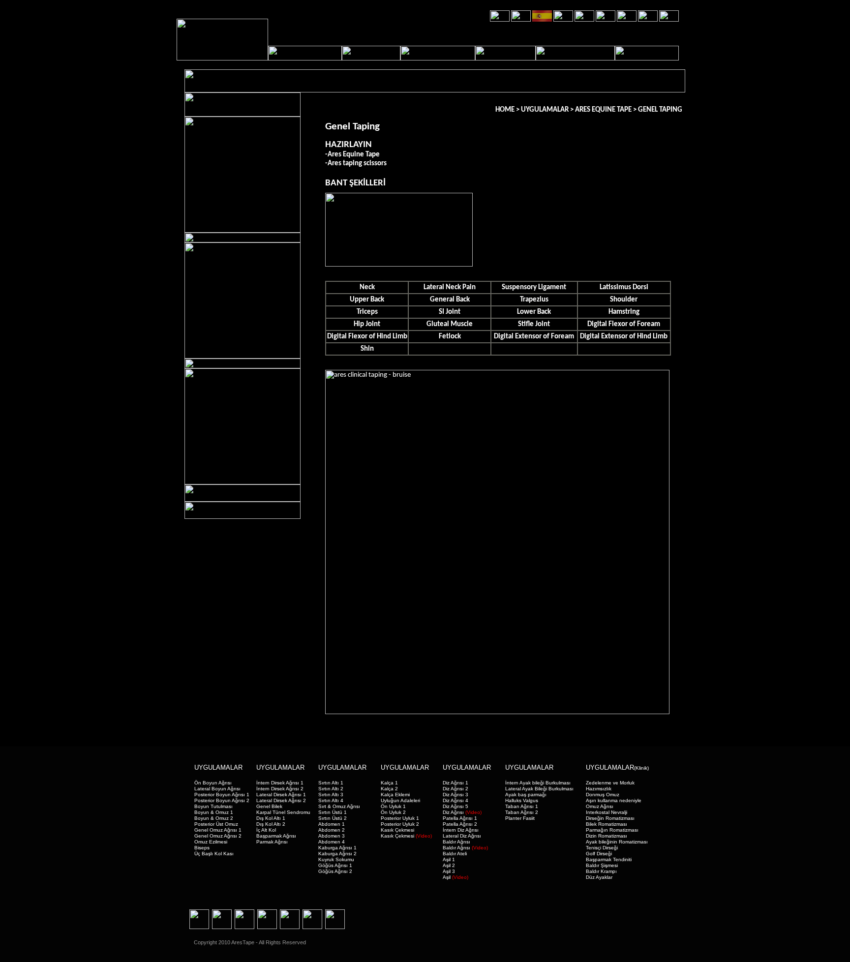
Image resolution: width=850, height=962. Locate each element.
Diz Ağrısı (462, 812)
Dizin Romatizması (606, 836)
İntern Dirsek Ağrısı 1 (280, 782)
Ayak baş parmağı (525, 794)
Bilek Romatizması (606, 824)
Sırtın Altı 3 (330, 794)
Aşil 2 (449, 865)
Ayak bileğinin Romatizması (617, 841)
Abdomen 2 (331, 830)
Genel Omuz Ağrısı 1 (218, 830)
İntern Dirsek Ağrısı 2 (280, 788)
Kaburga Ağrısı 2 (337, 853)
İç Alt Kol (266, 830)
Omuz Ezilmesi (210, 841)
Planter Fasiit (520, 818)
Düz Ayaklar (599, 877)
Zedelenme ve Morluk (610, 782)
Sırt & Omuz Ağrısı (339, 806)
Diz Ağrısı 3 (455, 794)
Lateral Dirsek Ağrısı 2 (281, 800)
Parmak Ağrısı (272, 841)
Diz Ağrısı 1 (455, 782)
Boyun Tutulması (213, 806)
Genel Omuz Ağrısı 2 (218, 836)
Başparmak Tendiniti (609, 859)
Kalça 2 (389, 788)
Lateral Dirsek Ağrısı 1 (281, 794)
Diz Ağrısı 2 (455, 788)
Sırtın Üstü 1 (332, 812)
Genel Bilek (269, 806)
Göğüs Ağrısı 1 (335, 865)
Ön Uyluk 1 (393, 806)
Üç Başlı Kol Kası (214, 853)
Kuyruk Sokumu (336, 859)
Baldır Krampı (601, 871)
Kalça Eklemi (395, 794)
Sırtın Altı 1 (330, 782)
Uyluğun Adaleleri (400, 800)
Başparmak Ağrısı (276, 836)
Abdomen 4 (331, 841)
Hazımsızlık (598, 788)
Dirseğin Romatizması (610, 818)
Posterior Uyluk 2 (400, 824)
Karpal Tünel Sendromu (283, 812)
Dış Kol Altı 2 (270, 824)
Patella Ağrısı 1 (460, 818)
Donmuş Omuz (602, 794)
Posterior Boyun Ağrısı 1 (221, 794)
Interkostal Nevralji (606, 812)
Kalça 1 (389, 782)
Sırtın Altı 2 (330, 788)
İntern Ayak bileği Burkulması (538, 782)
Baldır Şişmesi (602, 865)
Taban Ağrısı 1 (521, 806)
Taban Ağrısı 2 (521, 812)
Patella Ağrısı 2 (460, 824)
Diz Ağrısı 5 (455, 806)
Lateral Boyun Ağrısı (217, 788)
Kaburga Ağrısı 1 (337, 847)
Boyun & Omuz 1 (213, 812)
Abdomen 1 (331, 824)
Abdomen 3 (331, 836)
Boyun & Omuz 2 (213, 818)
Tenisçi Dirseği (602, 847)
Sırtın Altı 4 (330, 800)
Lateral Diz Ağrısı (462, 836)
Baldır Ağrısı (456, 841)
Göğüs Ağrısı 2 (335, 871)
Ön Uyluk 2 (393, 812)
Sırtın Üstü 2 (332, 818)
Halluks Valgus (521, 800)
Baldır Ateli (455, 853)
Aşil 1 (449, 859)
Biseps (202, 847)
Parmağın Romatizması (612, 830)
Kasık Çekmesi (397, 830)
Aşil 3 (449, 871)
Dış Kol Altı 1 (270, 818)
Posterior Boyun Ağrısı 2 (221, 800)
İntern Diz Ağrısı (461, 830)
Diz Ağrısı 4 (455, 800)
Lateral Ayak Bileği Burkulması (539, 788)
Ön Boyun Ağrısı (213, 782)
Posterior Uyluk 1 (400, 818)
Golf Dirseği (599, 853)
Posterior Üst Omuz (216, 824)
